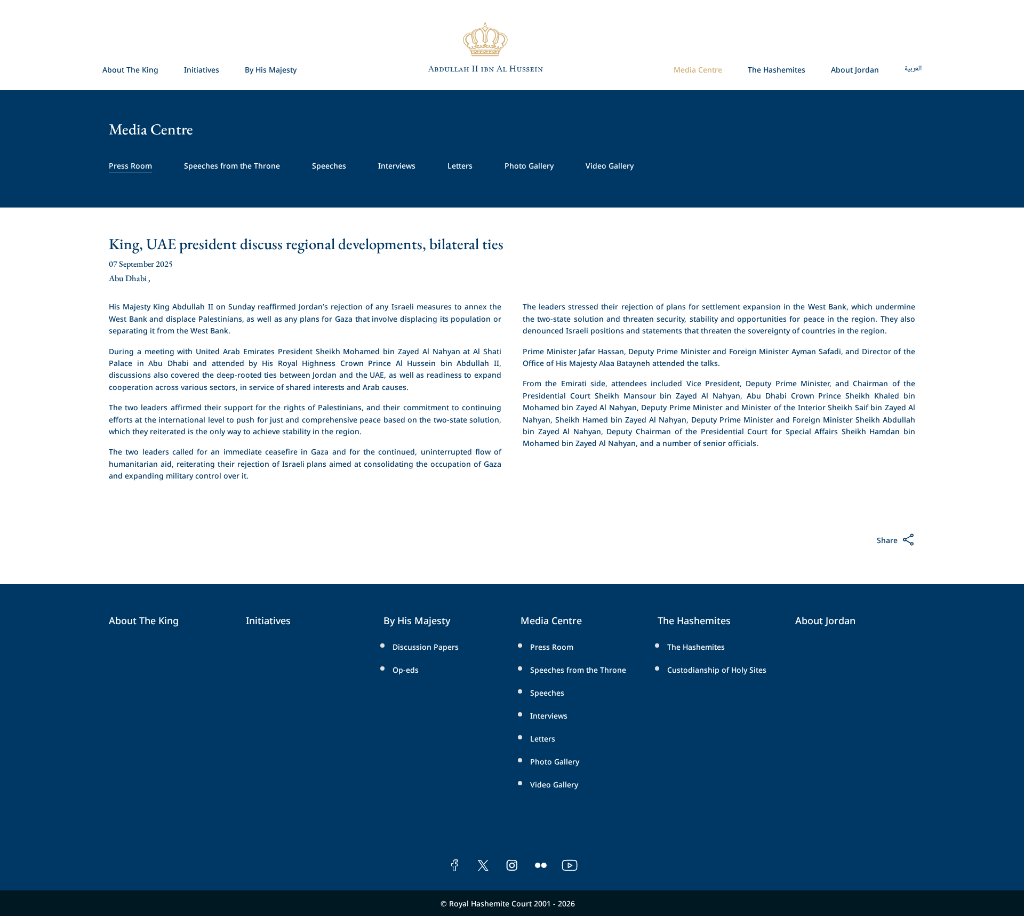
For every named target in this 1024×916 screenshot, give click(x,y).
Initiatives (201, 69)
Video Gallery (610, 165)
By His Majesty (271, 69)
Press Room (130, 165)
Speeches (329, 165)
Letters (460, 165)
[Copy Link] (808, 543)
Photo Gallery (529, 165)
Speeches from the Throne (232, 165)
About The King (130, 69)
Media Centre (698, 69)
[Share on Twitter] (828, 543)
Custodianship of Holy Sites (716, 669)
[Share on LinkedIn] (849, 543)
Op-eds (406, 669)
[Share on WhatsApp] (869, 543)
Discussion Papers (426, 646)
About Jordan (855, 69)
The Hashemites (776, 69)
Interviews (396, 165)
